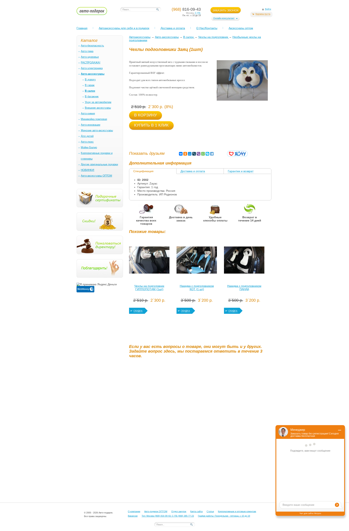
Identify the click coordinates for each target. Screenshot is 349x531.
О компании (134, 511)
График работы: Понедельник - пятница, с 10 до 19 (224, 516)
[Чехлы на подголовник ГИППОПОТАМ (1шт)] (149, 261)
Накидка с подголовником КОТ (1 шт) (197, 287)
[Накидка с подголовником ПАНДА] (244, 261)
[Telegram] (212, 154)
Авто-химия (88, 113)
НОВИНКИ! (87, 170)
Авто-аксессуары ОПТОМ (96, 175)
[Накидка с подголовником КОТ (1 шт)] (197, 261)
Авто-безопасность (92, 45)
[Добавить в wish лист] (237, 154)
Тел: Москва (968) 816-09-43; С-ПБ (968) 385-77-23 (168, 516)
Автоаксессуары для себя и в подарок (124, 28)
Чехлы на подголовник (213, 37)
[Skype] (207, 154)
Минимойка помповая (94, 119)
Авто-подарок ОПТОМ (155, 511)
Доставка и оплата (173, 28)
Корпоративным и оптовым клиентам (237, 511)
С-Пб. (198, 13)
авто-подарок (96, 12)
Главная (82, 28)
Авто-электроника (92, 68)
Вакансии (133, 516)
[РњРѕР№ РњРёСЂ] (189, 154)
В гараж (90, 85)
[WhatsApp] (203, 154)
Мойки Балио (89, 147)
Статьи (210, 511)
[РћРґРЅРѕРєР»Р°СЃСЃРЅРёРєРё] (185, 154)
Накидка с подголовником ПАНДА (244, 287)
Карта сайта (196, 511)
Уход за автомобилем (98, 102)
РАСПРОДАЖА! (90, 62)
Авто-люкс (87, 141)
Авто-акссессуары (167, 37)
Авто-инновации (90, 124)
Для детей (87, 136)
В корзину (145, 115)
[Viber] (198, 154)
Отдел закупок (178, 511)
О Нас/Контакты (206, 28)
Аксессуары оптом (241, 28)
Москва (190, 13)
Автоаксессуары (139, 37)
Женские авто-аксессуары (97, 130)
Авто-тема (87, 51)
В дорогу (90, 79)
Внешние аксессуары (98, 107)
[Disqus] (200, 411)
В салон (188, 37)
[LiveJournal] (194, 154)
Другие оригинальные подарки (99, 164)
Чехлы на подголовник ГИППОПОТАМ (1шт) (149, 287)
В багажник (92, 96)
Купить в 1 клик (151, 125)
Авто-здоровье (90, 56)
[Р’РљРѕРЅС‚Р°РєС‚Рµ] (181, 154)
